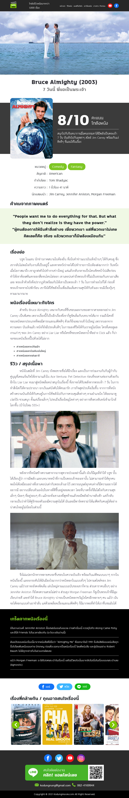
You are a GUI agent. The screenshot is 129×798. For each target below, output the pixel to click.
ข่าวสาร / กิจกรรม (99, 6)
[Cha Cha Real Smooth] (57, 724)
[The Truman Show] (26, 724)
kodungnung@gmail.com (55, 785)
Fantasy (76, 167)
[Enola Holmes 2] (89, 724)
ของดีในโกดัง (78, 6)
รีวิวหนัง (69, 6)
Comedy (58, 167)
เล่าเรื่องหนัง (88, 6)
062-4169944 (85, 785)
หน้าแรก (62, 6)
